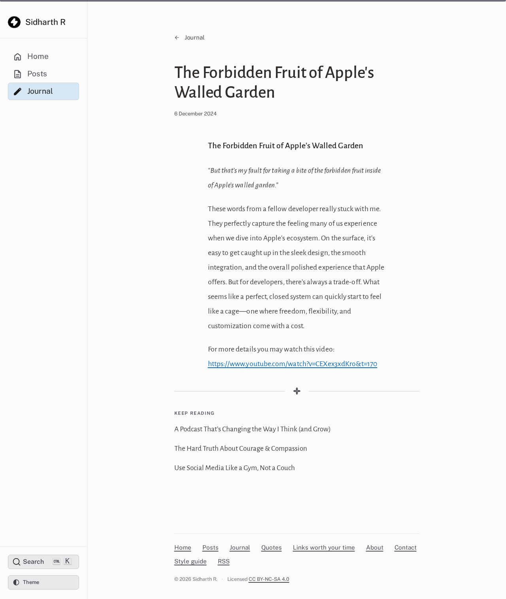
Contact (406, 547)
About (374, 547)
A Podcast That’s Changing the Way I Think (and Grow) (252, 429)
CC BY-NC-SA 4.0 (269, 579)
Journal (195, 37)
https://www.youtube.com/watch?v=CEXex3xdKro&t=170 (293, 364)
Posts (210, 547)
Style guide (190, 561)
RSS (224, 561)
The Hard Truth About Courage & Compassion (240, 448)
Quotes (271, 547)
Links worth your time (324, 547)
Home (182, 547)
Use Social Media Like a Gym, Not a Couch (234, 468)
